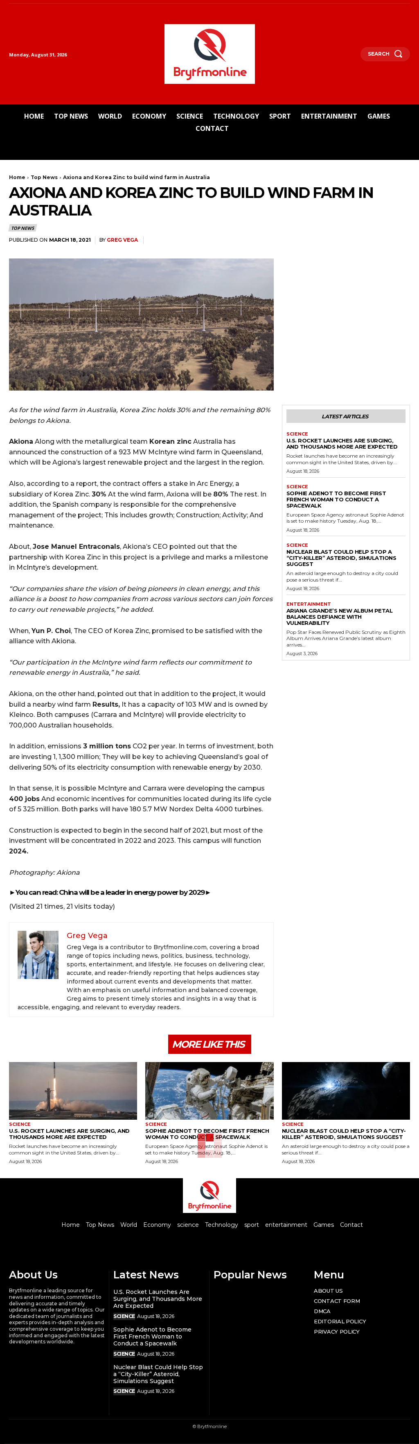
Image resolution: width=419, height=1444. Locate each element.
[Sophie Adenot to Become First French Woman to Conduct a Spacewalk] (209, 1091)
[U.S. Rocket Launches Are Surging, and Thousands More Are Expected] (73, 1091)
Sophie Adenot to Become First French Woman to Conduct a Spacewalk (336, 499)
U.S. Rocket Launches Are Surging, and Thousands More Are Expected (342, 443)
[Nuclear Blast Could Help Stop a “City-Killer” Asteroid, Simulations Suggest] (346, 1091)
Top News (44, 177)
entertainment (308, 604)
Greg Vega (122, 240)
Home (17, 177)
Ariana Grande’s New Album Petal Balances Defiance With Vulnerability (339, 616)
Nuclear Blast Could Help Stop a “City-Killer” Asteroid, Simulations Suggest (341, 557)
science (297, 434)
